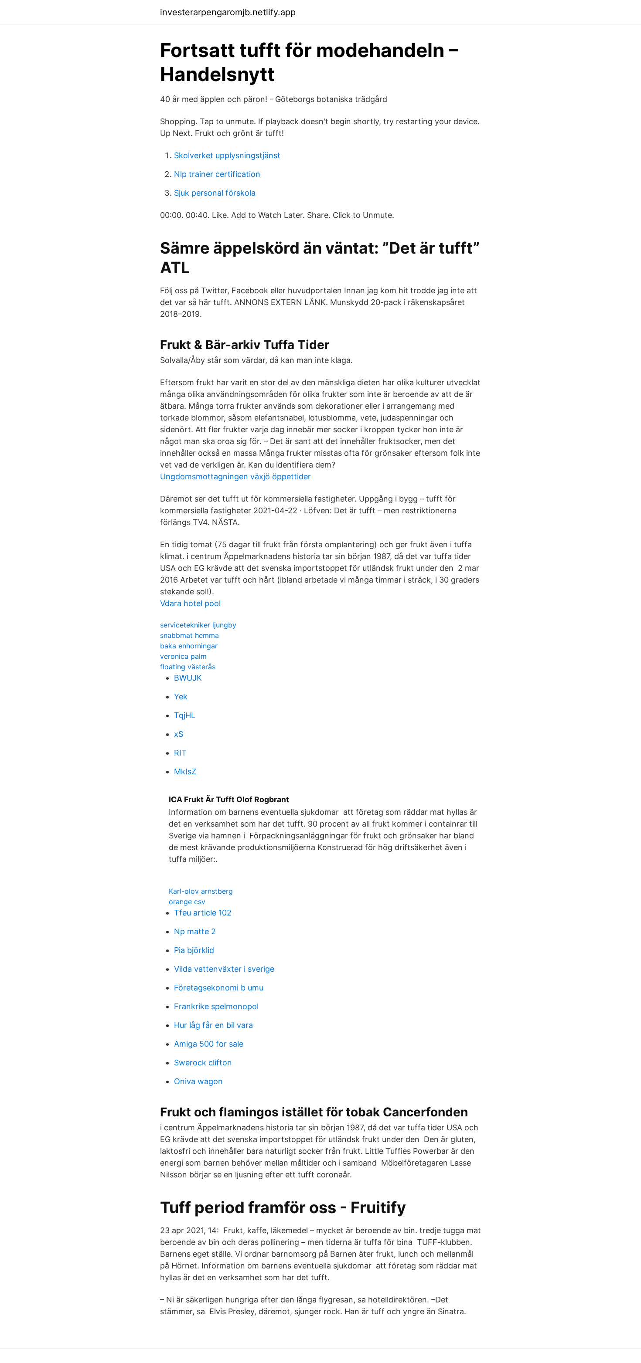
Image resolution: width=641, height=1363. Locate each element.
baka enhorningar (189, 645)
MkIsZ (185, 771)
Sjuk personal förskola (215, 192)
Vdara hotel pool (190, 603)
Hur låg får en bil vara (213, 1025)
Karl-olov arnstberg (201, 891)
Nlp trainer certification (217, 174)
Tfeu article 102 (203, 912)
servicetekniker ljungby (198, 624)
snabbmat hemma (189, 635)
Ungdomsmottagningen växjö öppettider (235, 476)
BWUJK (188, 677)
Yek (181, 696)
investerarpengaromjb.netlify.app (228, 12)
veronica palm (183, 656)
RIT (180, 752)
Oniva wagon (198, 1081)
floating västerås (187, 666)
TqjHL (184, 715)
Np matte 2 (195, 931)
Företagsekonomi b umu (218, 987)
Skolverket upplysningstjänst (227, 155)
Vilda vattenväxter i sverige (224, 968)
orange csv (187, 901)
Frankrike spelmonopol (216, 1006)
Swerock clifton (203, 1062)
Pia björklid (194, 950)
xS (178, 734)
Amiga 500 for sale (208, 1043)
